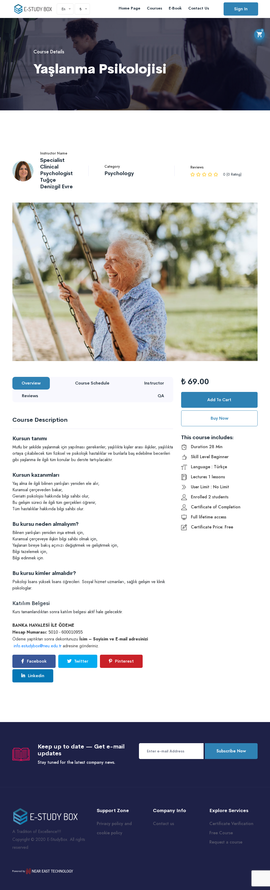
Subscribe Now (231, 751)
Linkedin (35, 675)
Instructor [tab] (154, 383)
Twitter (80, 661)
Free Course (221, 833)
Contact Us (198, 8)
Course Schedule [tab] (92, 383)
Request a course (225, 842)
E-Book (175, 8)
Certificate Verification (231, 824)
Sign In (241, 9)
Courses (154, 8)
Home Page (129, 8)
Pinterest (124, 661)
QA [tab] (161, 396)
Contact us (163, 824)
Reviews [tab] (30, 396)
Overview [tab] (31, 383)
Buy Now (219, 418)
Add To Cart (219, 399)
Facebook (36, 661)
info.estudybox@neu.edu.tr (37, 646)
